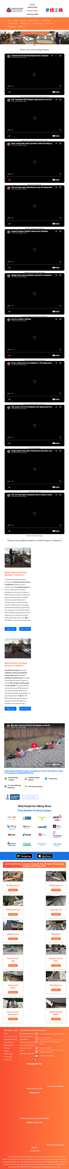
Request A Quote (24, 629)
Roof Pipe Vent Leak (27, 1053)
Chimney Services (37, 23)
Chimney (7, 1048)
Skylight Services (25, 23)
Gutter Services (49, 23)
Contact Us (21, 26)
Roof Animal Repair (26, 1036)
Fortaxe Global (56, 1167)
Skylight (6, 1051)
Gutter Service (8, 1042)
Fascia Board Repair (27, 1045)
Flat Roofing (8, 1057)
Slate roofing (8, 1045)
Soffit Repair (24, 1039)
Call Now (11, 629)
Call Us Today (30, 797)
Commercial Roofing (19, 20)
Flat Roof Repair (45, 20)
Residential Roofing (33, 20)
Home (9, 20)
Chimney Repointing (27, 1042)
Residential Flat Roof (27, 1034)
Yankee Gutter (12, 26)
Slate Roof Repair (13, 23)
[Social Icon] (26, 818)
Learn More (13, 890)
